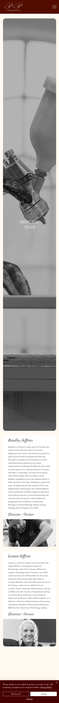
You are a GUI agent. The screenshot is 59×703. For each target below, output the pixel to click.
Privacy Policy (46, 687)
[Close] (55, 684)
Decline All (16, 694)
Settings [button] (29, 699)
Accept (43, 694)
